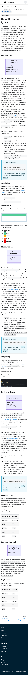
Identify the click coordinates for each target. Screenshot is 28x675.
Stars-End (4, 664)
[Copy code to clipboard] (24, 165)
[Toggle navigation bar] (2, 2)
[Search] (25, 2)
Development (4, 635)
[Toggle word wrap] (21, 165)
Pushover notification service (9, 419)
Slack (17, 272)
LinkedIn (3, 646)
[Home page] (2, 7)
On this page (5, 15)
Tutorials (3, 637)
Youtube (3, 649)
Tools (2, 630)
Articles (3, 662)
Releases (3, 633)
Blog (2, 660)
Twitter (3, 651)
